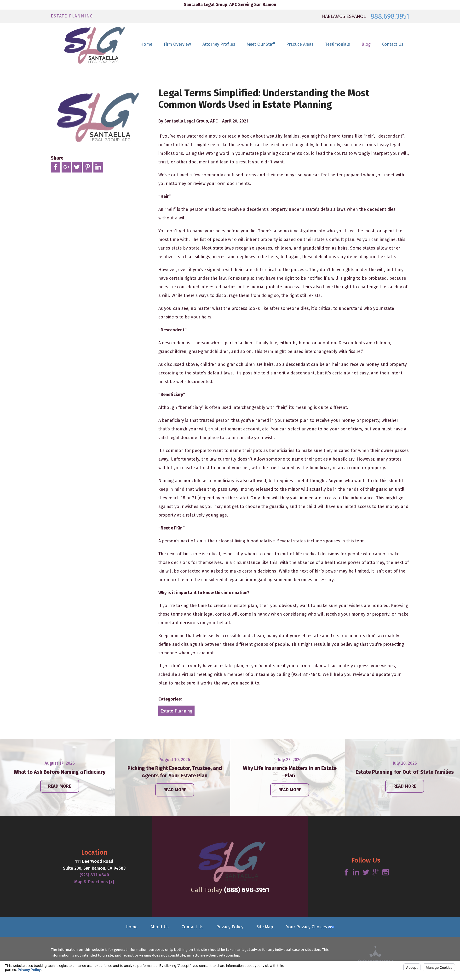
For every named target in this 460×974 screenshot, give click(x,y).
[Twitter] (366, 872)
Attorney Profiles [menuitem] (218, 44)
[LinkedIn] (356, 872)
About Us (159, 926)
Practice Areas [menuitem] (299, 44)
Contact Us (192, 926)
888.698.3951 (389, 16)
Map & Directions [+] (94, 882)
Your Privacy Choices (307, 926)
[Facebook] (346, 872)
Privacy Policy (229, 926)
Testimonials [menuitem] (337, 44)
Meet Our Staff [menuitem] (261, 44)
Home (132, 926)
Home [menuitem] (146, 44)
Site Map (264, 926)
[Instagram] (385, 872)
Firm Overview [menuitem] (177, 44)
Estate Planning (177, 711)
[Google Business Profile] (376, 872)
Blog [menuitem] (366, 44)
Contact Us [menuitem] (392, 44)
